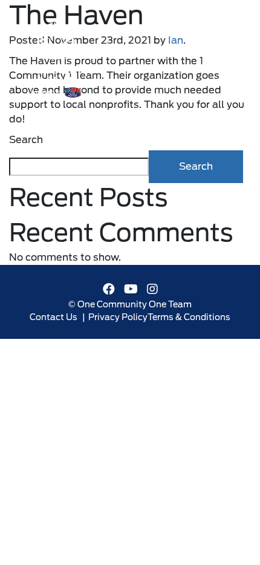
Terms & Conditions (189, 317)
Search (26, 139)
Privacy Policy (118, 317)
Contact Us (53, 317)
